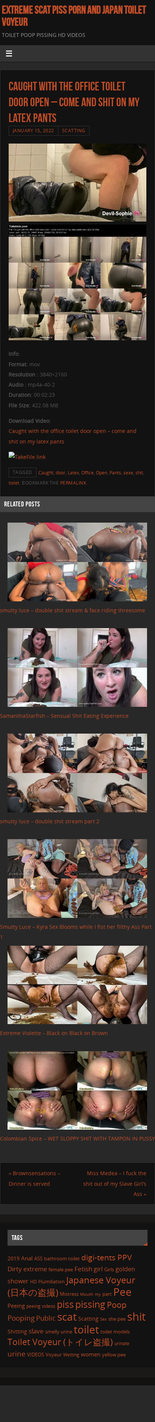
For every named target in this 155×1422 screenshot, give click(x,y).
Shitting (17, 1331)
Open (101, 472)
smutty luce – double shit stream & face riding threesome (72, 610)
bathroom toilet (62, 1258)
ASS (38, 1258)
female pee (61, 1269)
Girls (109, 1269)
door (60, 472)
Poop (116, 1304)
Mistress (69, 1294)
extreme (35, 1269)
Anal (27, 1258)
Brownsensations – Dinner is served (34, 1178)
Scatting (73, 130)
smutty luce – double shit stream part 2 (49, 821)
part (107, 1294)
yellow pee (114, 1354)
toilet (14, 483)
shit (139, 472)
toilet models (115, 1331)
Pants (115, 472)
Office (87, 472)
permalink (73, 483)
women (90, 1354)
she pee (117, 1318)
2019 (14, 1258)
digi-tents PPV (106, 1257)
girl (98, 1269)
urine (17, 1354)
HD (33, 1281)
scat (67, 1316)
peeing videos (40, 1306)
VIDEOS (35, 1354)
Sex (103, 1319)
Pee (122, 1291)
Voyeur (54, 1354)
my (98, 1294)
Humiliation (51, 1281)
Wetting (71, 1355)
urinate (121, 1343)
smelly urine (58, 1331)
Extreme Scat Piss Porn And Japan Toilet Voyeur (74, 16)
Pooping (21, 1318)
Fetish (83, 1269)
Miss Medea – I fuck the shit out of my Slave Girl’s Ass (114, 1183)
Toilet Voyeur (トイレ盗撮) (60, 1342)
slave (36, 1331)
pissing (90, 1304)
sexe (128, 472)
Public (46, 1318)
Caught (45, 472)
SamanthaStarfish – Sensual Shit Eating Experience (64, 715)
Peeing (16, 1305)
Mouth (86, 1294)
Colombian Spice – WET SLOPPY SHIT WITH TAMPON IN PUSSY (77, 1138)
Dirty (15, 1268)
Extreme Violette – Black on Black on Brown (54, 1033)
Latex (73, 472)
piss (65, 1304)
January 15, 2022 (33, 130)
